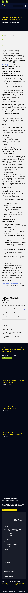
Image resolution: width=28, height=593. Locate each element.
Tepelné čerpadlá (7, 553)
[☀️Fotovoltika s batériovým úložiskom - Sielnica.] (21, 455)
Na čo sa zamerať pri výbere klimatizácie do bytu (14, 35)
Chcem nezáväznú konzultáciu (9, 509)
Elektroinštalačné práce (8, 558)
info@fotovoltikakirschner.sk (11, 544)
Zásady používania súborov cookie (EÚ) (18, 584)
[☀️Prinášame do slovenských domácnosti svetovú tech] (7, 477)
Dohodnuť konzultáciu (17, 6)
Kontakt (5, 569)
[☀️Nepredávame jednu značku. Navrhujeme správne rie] (7, 455)
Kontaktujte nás (6, 65)
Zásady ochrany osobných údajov (5, 584)
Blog (5, 567)
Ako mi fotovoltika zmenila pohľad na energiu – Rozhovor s (14, 381)
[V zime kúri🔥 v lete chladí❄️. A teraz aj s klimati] (21, 477)
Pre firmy (6, 560)
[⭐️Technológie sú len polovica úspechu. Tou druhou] (21, 466)
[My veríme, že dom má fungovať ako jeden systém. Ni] (21, 487)
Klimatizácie (6, 556)
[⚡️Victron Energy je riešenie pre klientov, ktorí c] (7, 487)
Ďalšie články (6, 358)
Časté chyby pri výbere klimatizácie (11, 45)
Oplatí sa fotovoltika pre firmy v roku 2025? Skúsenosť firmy (13, 407)
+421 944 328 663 (9, 546)
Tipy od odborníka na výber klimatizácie (12, 42)
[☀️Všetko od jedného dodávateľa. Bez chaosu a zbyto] (7, 466)
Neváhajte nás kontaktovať (10, 283)
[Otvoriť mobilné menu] (25, 6)
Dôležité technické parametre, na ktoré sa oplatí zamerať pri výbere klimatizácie (14, 39)
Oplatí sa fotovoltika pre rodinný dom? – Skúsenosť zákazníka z (12, 433)
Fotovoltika (6, 551)
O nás (5, 564)
